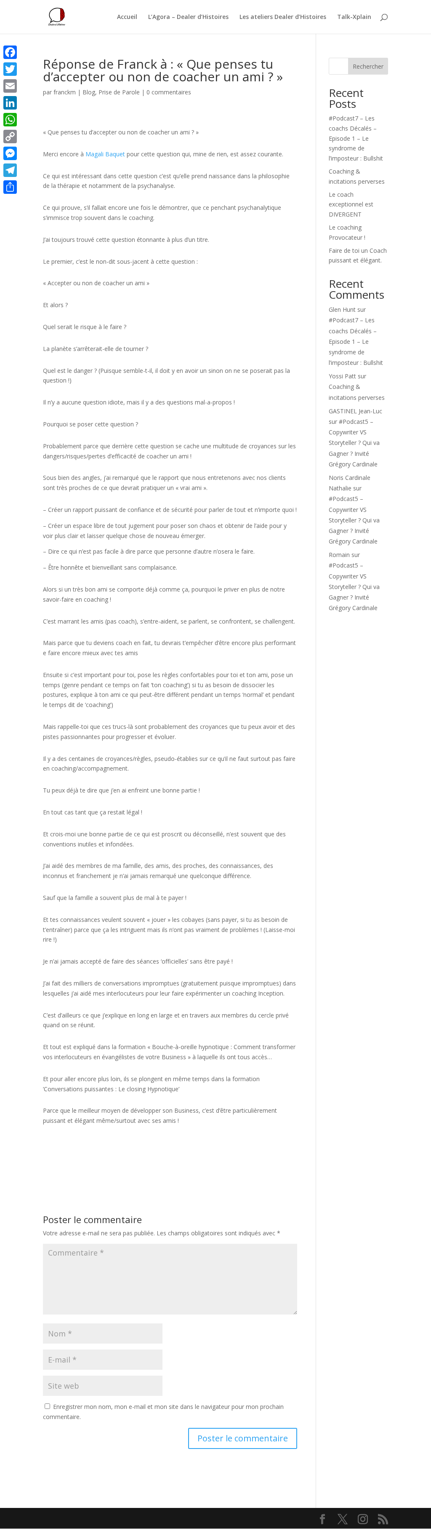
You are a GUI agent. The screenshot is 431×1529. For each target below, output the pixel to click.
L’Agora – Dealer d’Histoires (188, 17)
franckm (64, 92)
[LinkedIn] (10, 102)
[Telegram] (10, 170)
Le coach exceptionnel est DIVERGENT (351, 204)
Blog (88, 92)
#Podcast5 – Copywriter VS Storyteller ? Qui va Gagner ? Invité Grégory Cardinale (354, 443)
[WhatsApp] (10, 119)
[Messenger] (10, 153)
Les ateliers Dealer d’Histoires (282, 17)
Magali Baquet (105, 154)
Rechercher (368, 66)
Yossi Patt (342, 376)
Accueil (127, 17)
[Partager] (10, 187)
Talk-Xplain (354, 17)
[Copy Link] (10, 136)
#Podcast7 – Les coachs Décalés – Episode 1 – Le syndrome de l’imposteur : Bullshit (356, 138)
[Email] (10, 86)
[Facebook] (10, 52)
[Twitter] (10, 69)
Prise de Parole (119, 92)
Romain (339, 555)
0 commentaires (168, 92)
